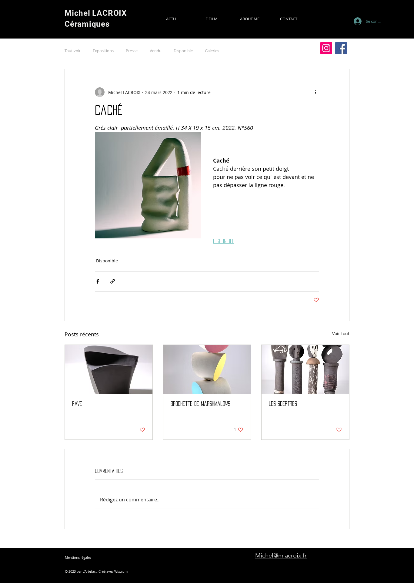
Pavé (77, 404)
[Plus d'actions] (315, 92)
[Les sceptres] (305, 369)
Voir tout (340, 333)
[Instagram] (326, 48)
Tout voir (73, 50)
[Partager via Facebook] (98, 281)
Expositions (103, 50)
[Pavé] (108, 369)
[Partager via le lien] (112, 281)
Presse (132, 50)
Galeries (212, 50)
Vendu (156, 50)
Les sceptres (283, 404)
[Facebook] (341, 48)
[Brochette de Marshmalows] (207, 369)
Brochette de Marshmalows (200, 404)
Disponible (183, 50)
